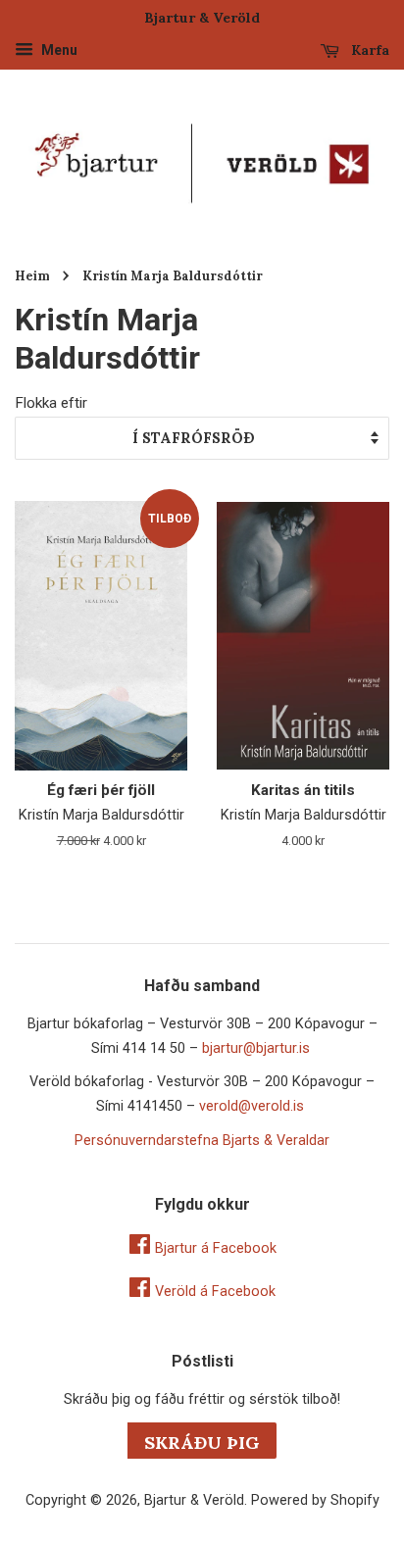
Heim (32, 275)
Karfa (368, 50)
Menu (57, 50)
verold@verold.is (251, 1106)
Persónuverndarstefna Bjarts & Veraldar (202, 1140)
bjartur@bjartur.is (256, 1048)
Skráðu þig (202, 1442)
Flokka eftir (51, 403)
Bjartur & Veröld (194, 1500)
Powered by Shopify (315, 1500)
